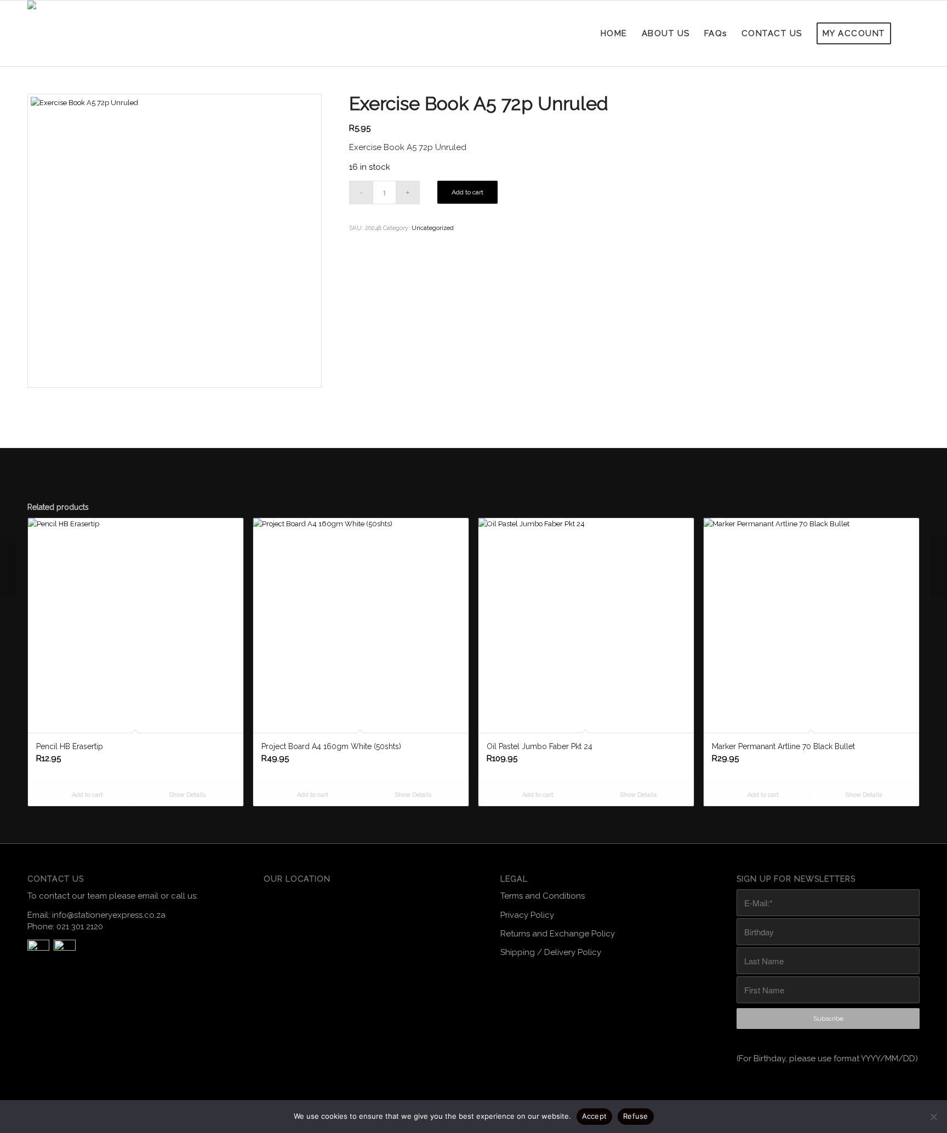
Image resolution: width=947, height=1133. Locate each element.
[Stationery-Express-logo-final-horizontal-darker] (61, 33)
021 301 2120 (79, 926)
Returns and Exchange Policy (557, 934)
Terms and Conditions (542, 896)
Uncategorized (433, 228)
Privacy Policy (527, 915)
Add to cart (467, 192)
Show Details (186, 794)
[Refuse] (933, 1116)
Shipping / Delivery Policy (550, 952)
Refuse (635, 1116)
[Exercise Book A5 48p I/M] (938, 567)
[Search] (909, 33)
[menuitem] (614, 33)
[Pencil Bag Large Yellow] (8, 567)
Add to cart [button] (86, 794)
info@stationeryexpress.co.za (109, 915)
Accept (594, 1116)
